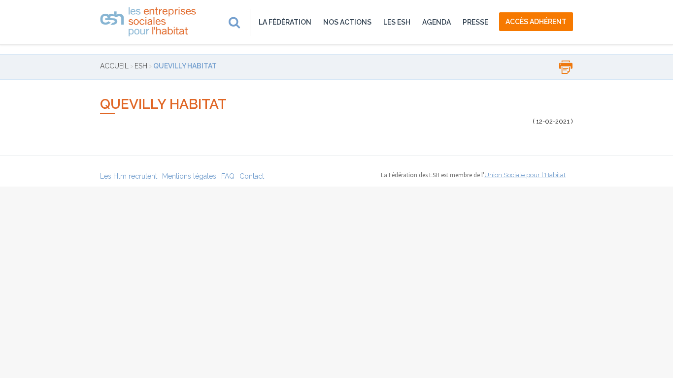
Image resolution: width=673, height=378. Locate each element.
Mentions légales (189, 176)
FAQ (228, 176)
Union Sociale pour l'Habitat (525, 175)
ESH (141, 66)
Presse (475, 22)
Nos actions (347, 22)
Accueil (114, 66)
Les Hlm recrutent (128, 176)
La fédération (285, 22)
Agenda (436, 22)
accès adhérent (536, 22)
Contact (251, 176)
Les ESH (396, 22)
